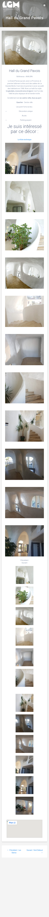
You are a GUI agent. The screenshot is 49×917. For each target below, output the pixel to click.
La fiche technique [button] (24, 140)
